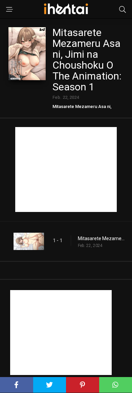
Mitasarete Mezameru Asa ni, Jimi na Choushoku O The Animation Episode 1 (101, 238)
